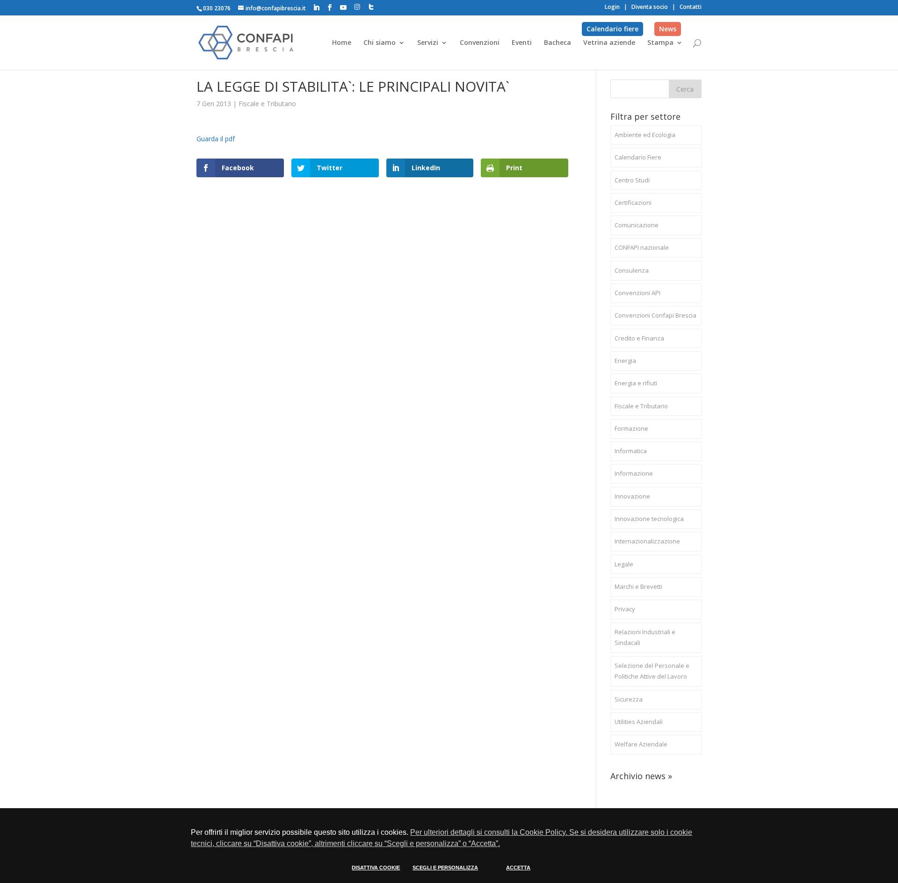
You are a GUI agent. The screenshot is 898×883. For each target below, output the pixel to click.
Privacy (625, 609)
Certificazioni (633, 202)
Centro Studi (632, 180)
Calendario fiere (612, 28)
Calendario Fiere (638, 157)
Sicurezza (629, 699)
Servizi (427, 43)
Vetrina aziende (609, 43)
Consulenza (632, 270)
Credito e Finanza (639, 338)
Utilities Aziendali (639, 721)
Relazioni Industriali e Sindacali (645, 637)
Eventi (522, 43)
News (667, 28)
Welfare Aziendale (641, 744)
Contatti (691, 7)
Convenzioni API (637, 293)
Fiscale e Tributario (267, 103)
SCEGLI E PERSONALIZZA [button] (445, 867)
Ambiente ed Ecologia (645, 134)
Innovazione (632, 496)
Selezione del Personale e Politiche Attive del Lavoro (652, 671)
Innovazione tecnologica (649, 518)
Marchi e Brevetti (638, 586)
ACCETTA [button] (518, 867)
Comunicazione (637, 225)
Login (612, 7)
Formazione (631, 428)
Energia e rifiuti (636, 383)
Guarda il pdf (215, 138)
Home (341, 43)
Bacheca (557, 43)
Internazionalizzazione (647, 541)
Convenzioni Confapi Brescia (655, 315)
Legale (624, 564)
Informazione (634, 473)
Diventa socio (649, 7)
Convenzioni (480, 43)
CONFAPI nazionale (642, 247)
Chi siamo (379, 43)
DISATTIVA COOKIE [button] (376, 867)
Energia (625, 360)
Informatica (631, 451)
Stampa (660, 43)
